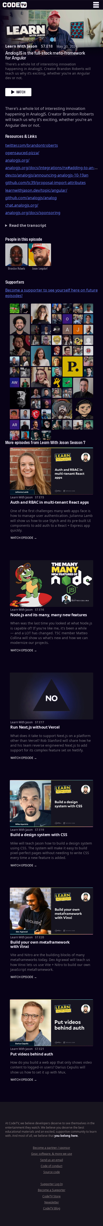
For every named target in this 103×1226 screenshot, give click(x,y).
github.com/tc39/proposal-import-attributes (45, 182)
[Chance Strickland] (78, 425)
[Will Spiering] (25, 372)
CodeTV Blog (51, 1208)
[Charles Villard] (20, 345)
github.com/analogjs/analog (31, 197)
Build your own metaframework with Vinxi (40, 944)
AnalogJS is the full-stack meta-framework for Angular (45, 55)
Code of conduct (51, 1166)
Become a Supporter (51, 1190)
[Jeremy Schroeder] (57, 329)
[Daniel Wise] (57, 308)
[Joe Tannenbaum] (88, 329)
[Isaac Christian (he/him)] (46, 403)
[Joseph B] (78, 329)
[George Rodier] (14, 372)
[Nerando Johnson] (25, 435)
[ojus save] (57, 319)
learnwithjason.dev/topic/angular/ (36, 190)
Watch (20, 92)
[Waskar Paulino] (20, 324)
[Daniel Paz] (78, 319)
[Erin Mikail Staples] (41, 377)
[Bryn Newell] (57, 425)
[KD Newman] (35, 414)
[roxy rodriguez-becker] (67, 340)
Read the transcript (27, 225)
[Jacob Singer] (46, 435)
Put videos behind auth (31, 1054)
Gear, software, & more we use (51, 1154)
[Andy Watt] (14, 382)
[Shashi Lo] (25, 414)
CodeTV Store (51, 1196)
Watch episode (22, 538)
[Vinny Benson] (62, 409)
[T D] (14, 308)
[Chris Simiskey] (78, 340)
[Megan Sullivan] (25, 361)
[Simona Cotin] (41, 314)
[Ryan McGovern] (46, 340)
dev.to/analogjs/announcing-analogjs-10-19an (46, 175)
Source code (51, 1172)
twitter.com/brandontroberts (31, 145)
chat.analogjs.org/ (21, 205)
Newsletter (51, 1202)
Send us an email (51, 1160)
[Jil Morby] (88, 340)
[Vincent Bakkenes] (35, 393)
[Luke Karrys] (46, 414)
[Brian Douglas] (67, 308)
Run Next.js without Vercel (35, 727)
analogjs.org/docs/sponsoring (32, 212)
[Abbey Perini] (67, 329)
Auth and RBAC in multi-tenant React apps (49, 502)
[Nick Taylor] (14, 361)
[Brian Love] (25, 308)
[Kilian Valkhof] (35, 329)
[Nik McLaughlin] (35, 340)
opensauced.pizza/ (22, 152)
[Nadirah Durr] (46, 329)
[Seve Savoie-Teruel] (35, 435)
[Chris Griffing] (57, 361)
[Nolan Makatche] (88, 319)
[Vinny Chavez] (83, 409)
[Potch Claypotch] (57, 382)
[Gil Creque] (14, 414)
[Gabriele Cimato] (88, 361)
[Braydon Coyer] (35, 403)
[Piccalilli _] (73, 366)
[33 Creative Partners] (88, 351)
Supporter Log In (51, 1184)
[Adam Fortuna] (88, 372)
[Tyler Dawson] (57, 393)
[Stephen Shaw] (67, 393)
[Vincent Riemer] (46, 393)
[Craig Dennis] (78, 351)
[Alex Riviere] (25, 382)
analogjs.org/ (17, 160)
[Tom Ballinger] (67, 425)
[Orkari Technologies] (67, 319)
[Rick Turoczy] (20, 398)
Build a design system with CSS (38, 834)
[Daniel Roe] (35, 425)
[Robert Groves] (83, 388)
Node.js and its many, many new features (48, 614)
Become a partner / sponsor (51, 1148)
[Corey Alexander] (57, 351)
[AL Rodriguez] (14, 425)
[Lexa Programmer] (46, 425)
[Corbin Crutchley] (67, 351)
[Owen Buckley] (57, 340)
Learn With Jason (21, 46)
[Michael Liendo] (67, 382)
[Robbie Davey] (14, 435)
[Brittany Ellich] (41, 356)
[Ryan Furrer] (88, 425)
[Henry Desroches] (25, 425)
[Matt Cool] (78, 308)
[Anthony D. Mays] (88, 308)
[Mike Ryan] (57, 372)
